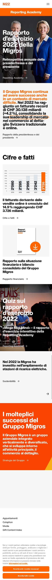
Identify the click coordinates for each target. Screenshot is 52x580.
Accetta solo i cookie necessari (26, 569)
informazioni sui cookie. (18, 563)
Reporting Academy (26, 12)
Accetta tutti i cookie (26, 576)
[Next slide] (47, 393)
